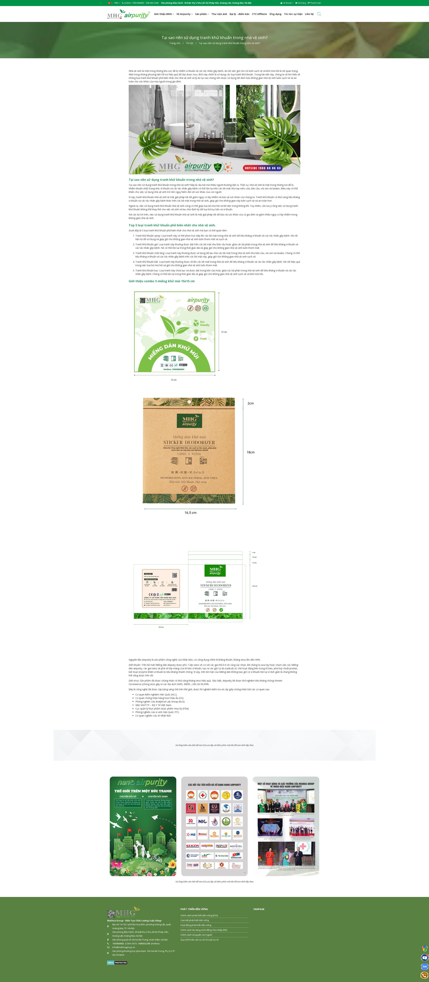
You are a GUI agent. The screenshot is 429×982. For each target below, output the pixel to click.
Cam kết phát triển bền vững (194, 920)
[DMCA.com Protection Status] (117, 962)
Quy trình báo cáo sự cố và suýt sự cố (199, 939)
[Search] (319, 14)
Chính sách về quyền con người (196, 934)
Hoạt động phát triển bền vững (195, 925)
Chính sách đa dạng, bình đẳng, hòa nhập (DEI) (203, 929)
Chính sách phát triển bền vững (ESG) (199, 915)
